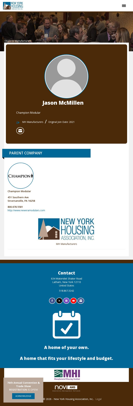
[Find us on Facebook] (52, 301)
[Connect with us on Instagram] (66, 301)
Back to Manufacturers (18, 40)
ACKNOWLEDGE (23, 396)
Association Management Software (66, 390)
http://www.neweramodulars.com (26, 210)
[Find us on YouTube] (73, 301)
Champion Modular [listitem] (19, 191)
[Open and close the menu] (76, 5)
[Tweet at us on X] (59, 301)
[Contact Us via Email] (80, 301)
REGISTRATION (18, 389)
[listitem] (20, 130)
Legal (98, 399)
